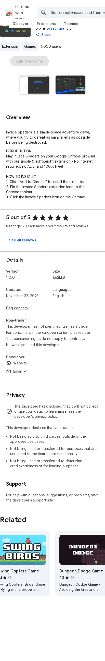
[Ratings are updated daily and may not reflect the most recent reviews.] (69, 28)
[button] (34, 85)
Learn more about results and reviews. (57, 226)
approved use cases (27, 441)
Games (30, 46)
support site (43, 500)
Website (20, 363)
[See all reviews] (22, 240)
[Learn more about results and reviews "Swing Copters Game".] (10, 577)
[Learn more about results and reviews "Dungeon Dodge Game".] (72, 577)
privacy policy (46, 416)
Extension (10, 46)
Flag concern (17, 308)
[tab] (21, 23)
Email (17, 371)
